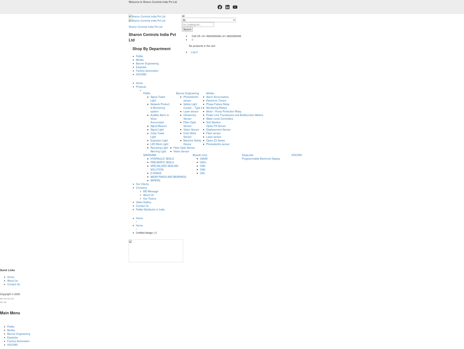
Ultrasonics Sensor (189, 116)
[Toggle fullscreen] (8, 298)
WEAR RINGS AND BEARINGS (168, 176)
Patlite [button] (146, 93)
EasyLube (247, 155)
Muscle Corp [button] (200, 155)
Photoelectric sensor (190, 98)
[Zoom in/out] (12, 298)
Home (139, 83)
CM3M (204, 158)
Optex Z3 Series (215, 140)
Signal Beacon (158, 126)
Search (187, 29)
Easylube (141, 67)
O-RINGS (155, 173)
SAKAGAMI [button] (149, 155)
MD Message (150, 191)
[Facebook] (220, 7)
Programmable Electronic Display (261, 158)
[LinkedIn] (227, 7)
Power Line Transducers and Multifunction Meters (234, 115)
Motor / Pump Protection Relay (223, 111)
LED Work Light (159, 144)
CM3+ (203, 162)
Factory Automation (147, 70)
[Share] (5, 298)
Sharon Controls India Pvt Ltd (145, 27)
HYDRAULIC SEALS (162, 158)
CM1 (202, 173)
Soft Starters (213, 122)
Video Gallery (143, 202)
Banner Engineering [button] (187, 93)
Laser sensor (190, 111)
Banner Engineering (147, 63)
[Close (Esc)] (1, 298)
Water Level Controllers (219, 118)
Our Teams (149, 198)
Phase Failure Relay (217, 104)
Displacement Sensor (218, 129)
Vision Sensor (191, 129)
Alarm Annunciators (217, 97)
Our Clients (142, 184)
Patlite (139, 56)
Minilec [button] (210, 93)
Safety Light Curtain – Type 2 (192, 105)
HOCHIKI (141, 74)
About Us (148, 195)
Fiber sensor (213, 133)
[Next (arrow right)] (5, 302)
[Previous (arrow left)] (1, 302)
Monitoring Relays (216, 107)
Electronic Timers (216, 100)
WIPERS (155, 180)
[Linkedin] (3, 290)
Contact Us (142, 206)
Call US (196, 36)
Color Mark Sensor (189, 135)
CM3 (202, 166)
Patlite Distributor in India (150, 209)
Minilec (140, 60)
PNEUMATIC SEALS (162, 162)
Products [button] (141, 86)
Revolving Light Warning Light (159, 149)
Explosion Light (159, 140)
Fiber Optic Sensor (189, 124)
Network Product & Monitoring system (159, 107)
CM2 (202, 169)
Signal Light (157, 129)
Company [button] (141, 187)
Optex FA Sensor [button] (216, 126)
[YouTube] (235, 7)
